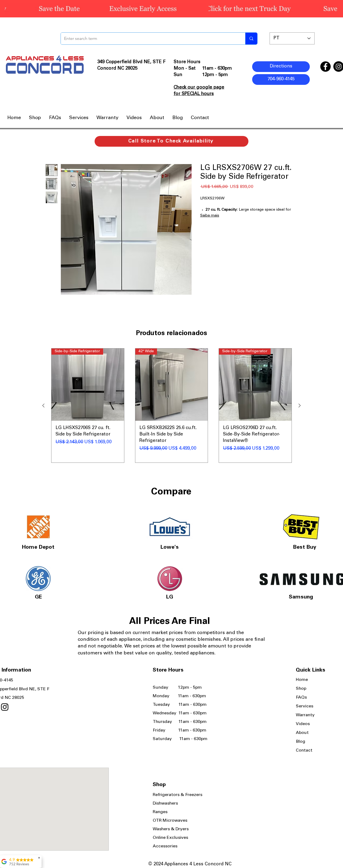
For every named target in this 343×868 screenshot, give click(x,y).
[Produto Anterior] (43, 405)
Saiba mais (209, 216)
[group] (171, 405)
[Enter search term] (251, 38)
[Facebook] (325, 66)
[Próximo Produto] (299, 405)
